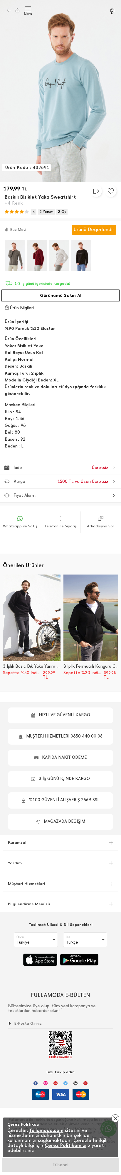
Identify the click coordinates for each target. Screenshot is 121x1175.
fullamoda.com (46, 1130)
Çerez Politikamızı (65, 1145)
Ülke (20, 937)
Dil (68, 937)
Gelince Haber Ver (61, 1164)
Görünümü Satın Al (60, 295)
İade (61, 467)
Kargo (61, 481)
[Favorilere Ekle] (111, 191)
